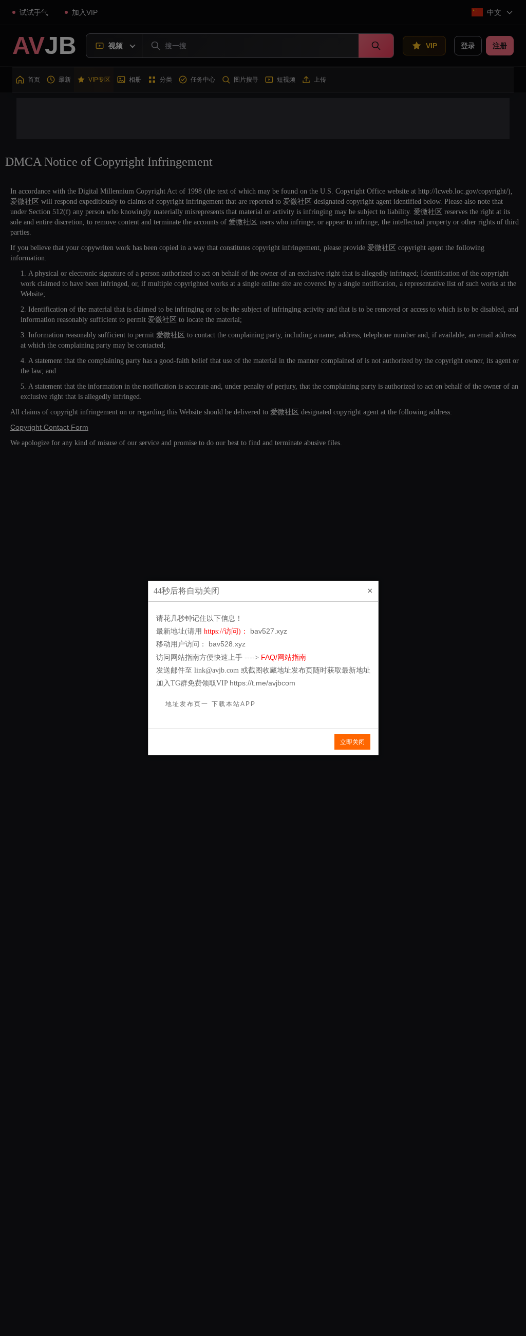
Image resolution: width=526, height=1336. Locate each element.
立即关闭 (352, 742)
